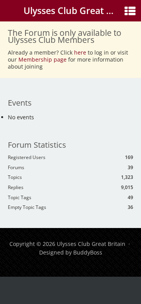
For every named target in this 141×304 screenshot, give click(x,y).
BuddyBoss (87, 252)
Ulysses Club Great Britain (79, 10)
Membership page (43, 59)
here (80, 52)
